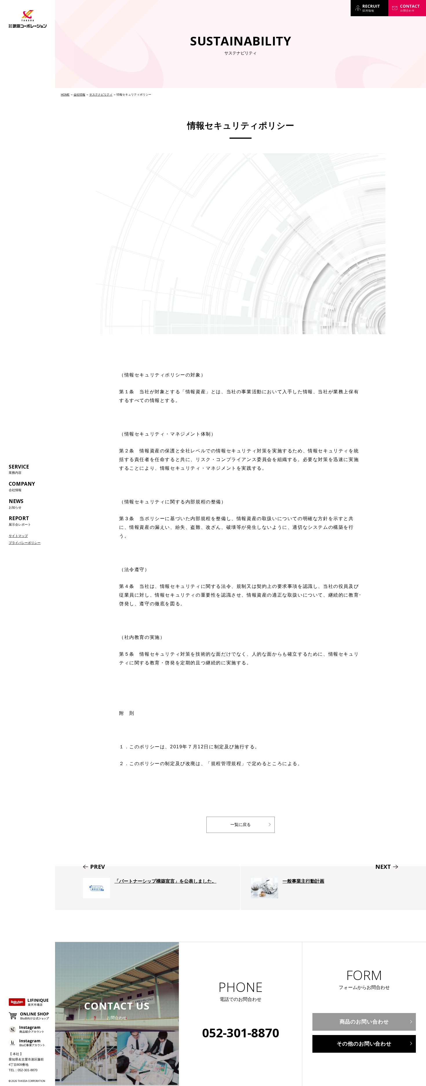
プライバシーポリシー (25, 542)
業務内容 (19, 469)
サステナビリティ (100, 94)
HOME (65, 94)
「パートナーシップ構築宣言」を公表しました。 (147, 888)
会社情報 (22, 486)
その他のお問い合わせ (364, 1044)
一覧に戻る (240, 824)
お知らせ (16, 503)
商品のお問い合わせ (364, 1022)
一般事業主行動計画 (333, 888)
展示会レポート (20, 520)
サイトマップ (18, 535)
